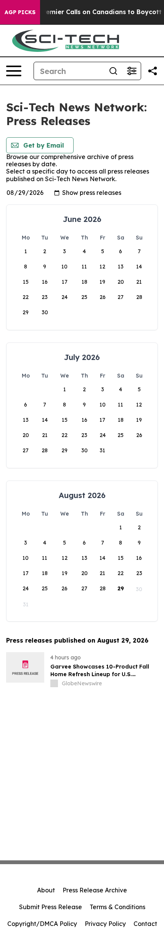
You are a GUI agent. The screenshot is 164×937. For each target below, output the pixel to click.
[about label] (54, 683)
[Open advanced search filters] (131, 71)
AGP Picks (20, 12)
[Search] (113, 71)
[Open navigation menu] (13, 71)
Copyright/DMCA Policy (42, 923)
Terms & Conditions (117, 907)
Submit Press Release (50, 907)
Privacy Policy (105, 923)
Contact (145, 923)
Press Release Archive (95, 890)
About (46, 890)
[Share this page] (152, 71)
